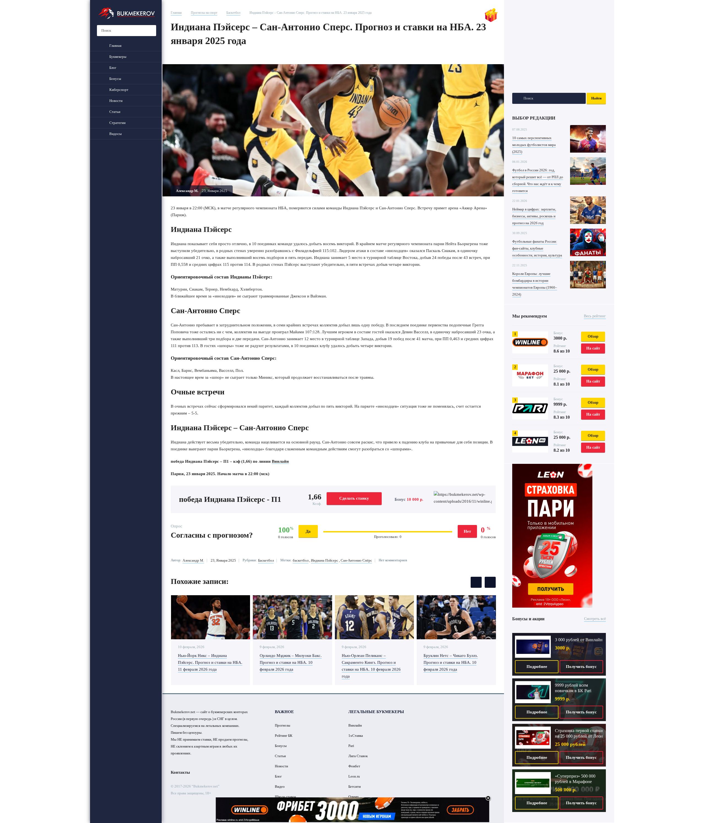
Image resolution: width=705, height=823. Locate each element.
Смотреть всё (595, 619)
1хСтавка (355, 735)
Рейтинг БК (283, 735)
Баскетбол (233, 13)
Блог (278, 776)
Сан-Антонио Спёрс (356, 560)
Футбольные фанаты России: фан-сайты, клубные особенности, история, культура (537, 248)
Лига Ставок (358, 756)
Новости (281, 766)
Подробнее (537, 666)
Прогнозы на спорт (204, 13)
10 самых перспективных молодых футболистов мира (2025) (534, 145)
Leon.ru (354, 776)
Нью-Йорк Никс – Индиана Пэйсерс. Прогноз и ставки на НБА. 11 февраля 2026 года (210, 662)
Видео (280, 786)
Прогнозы (282, 725)
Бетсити (354, 786)
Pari (351, 746)
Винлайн (280, 461)
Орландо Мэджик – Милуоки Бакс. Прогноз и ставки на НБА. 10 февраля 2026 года (291, 662)
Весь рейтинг (595, 316)
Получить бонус (581, 666)
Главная (176, 13)
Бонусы (281, 746)
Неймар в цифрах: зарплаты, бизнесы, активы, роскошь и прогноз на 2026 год (534, 216)
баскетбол (300, 560)
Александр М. (193, 560)
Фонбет (354, 766)
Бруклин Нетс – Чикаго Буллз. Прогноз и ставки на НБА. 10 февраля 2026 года (451, 662)
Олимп (353, 797)
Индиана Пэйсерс (324, 560)
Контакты (180, 772)
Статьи (280, 756)
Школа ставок (285, 797)
